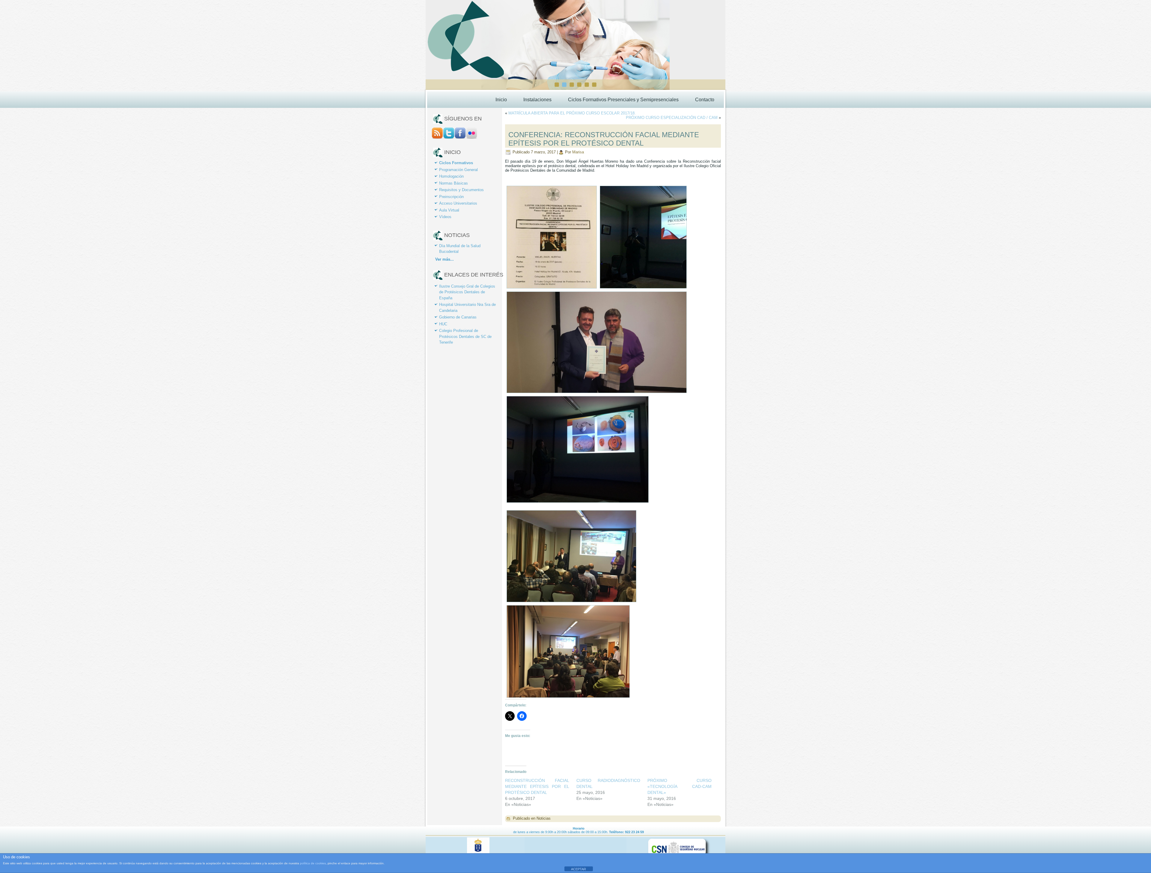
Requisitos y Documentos (461, 190)
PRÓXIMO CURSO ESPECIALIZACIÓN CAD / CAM (672, 117)
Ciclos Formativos (456, 163)
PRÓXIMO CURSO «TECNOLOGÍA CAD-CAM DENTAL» (679, 786)
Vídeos (445, 217)
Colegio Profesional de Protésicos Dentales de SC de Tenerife (465, 336)
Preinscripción (451, 196)
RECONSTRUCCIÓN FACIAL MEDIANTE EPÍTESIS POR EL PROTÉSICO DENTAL (537, 786)
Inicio (501, 99)
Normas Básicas (453, 183)
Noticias (544, 818)
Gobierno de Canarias (458, 317)
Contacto (704, 99)
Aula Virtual (449, 210)
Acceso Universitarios (458, 203)
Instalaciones (537, 99)
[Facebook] (460, 137)
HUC (443, 324)
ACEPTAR (578, 869)
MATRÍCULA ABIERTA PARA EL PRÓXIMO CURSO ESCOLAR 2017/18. (572, 113)
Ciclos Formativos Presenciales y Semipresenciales (623, 99)
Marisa (578, 152)
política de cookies (313, 863)
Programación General (458, 169)
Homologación (451, 176)
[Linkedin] (471, 137)
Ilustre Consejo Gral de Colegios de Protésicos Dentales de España (467, 292)
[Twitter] (448, 137)
